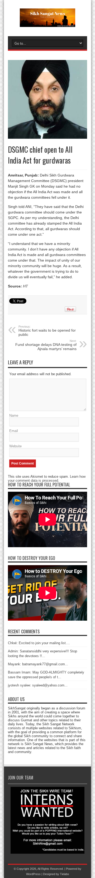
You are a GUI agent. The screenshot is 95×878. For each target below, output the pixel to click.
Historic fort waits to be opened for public (47, 331)
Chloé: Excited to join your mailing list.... (39, 643)
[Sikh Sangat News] (47, 23)
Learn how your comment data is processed (47, 478)
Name (13, 415)
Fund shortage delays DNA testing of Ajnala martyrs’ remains (46, 345)
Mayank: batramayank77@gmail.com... (38, 664)
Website (15, 446)
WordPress (33, 874)
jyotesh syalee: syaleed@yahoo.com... (38, 685)
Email (13, 431)
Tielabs (64, 874)
